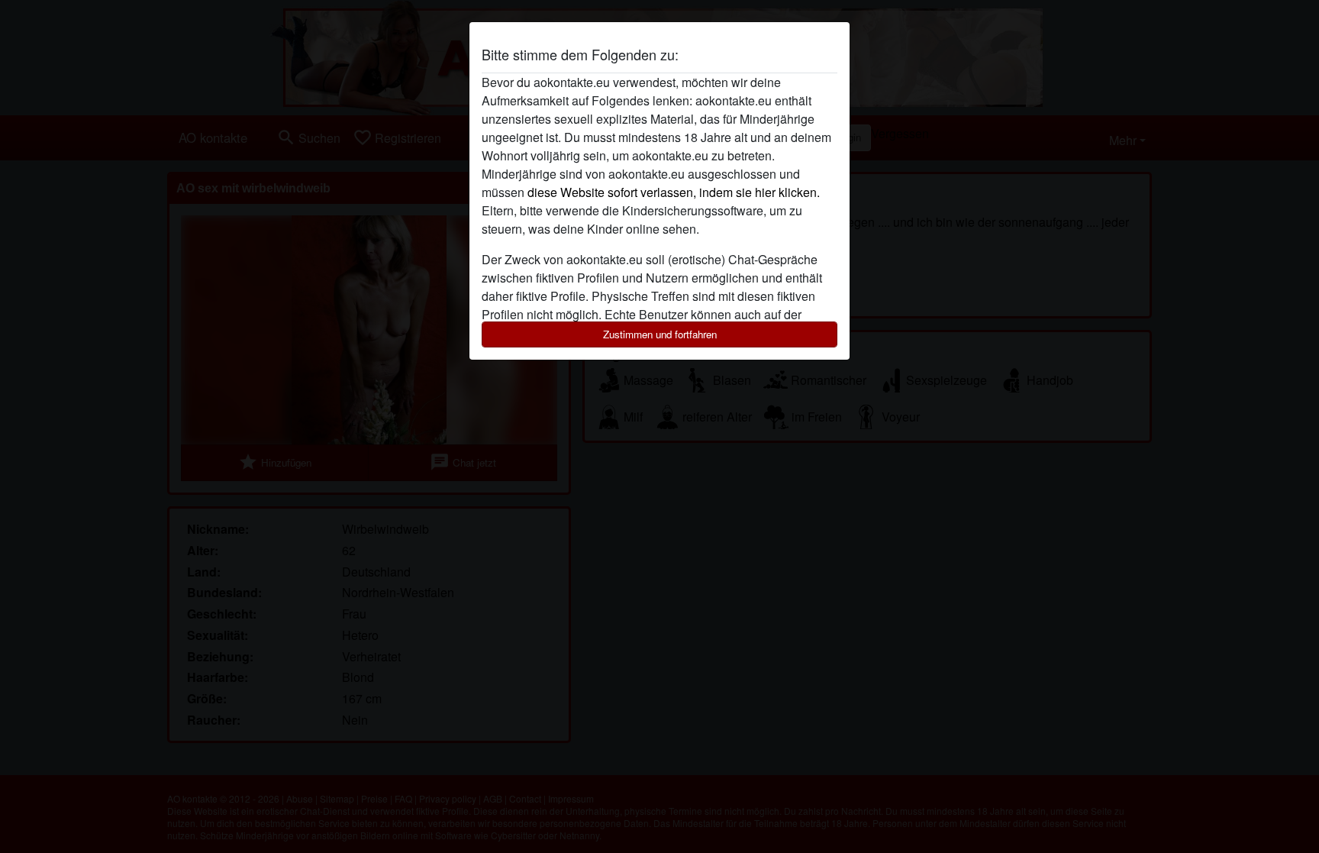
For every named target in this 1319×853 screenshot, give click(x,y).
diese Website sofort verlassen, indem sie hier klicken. (673, 192)
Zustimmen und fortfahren (660, 334)
